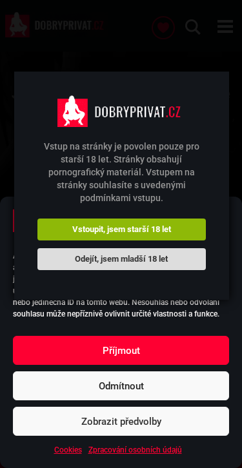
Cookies (68, 449)
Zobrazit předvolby (121, 421)
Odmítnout (121, 386)
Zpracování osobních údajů (135, 449)
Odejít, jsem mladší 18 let (121, 259)
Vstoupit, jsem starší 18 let (121, 229)
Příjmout (121, 350)
